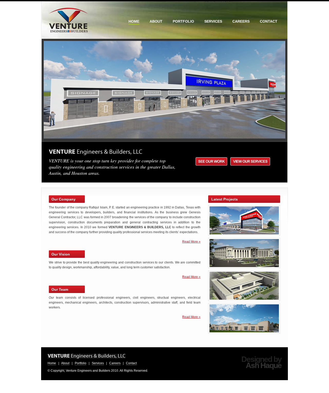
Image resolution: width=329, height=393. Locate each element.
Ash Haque (263, 365)
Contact (131, 363)
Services (98, 363)
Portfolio (80, 363)
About (65, 363)
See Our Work (211, 161)
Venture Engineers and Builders (69, 20)
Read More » (191, 241)
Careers (115, 363)
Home (52, 363)
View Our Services (250, 161)
